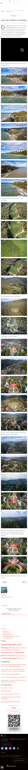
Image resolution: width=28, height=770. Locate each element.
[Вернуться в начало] (14, 3)
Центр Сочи (22, 658)
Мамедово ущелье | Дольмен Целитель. (10, 701)
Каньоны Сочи (17, 647)
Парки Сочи (19, 655)
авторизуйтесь (4, 605)
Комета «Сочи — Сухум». (7, 687)
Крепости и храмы (13, 650)
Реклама (3, 752)
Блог (2, 628)
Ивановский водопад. (6, 691)
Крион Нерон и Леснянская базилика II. (10, 694)
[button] (1, 3)
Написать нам (6, 744)
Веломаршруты (6, 634)
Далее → (24, 581)
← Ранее (4, 581)
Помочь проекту (19, 760)
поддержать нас (14, 705)
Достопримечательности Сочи (10, 636)
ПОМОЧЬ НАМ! (15, 711)
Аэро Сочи (5, 632)
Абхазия (5, 631)
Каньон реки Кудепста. (15, 674)
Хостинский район (10, 658)
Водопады (6, 648)
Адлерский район (11, 644)
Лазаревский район (8, 652)
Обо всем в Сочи (7, 638)
